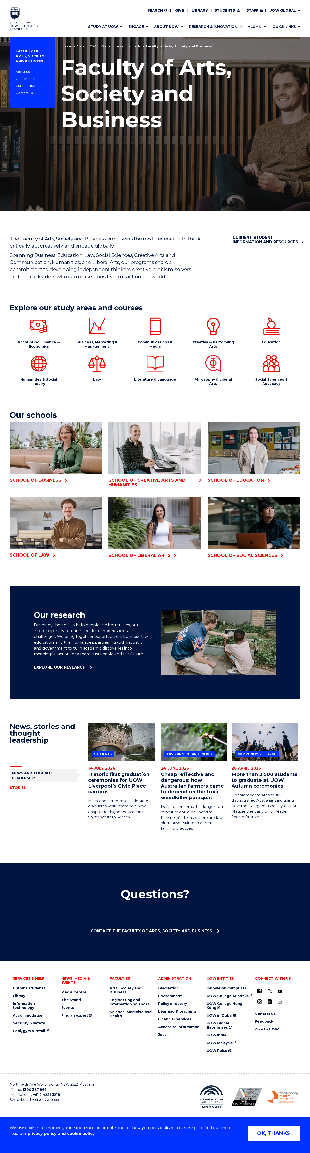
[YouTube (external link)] (280, 991)
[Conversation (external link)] (280, 1002)
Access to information (179, 1027)
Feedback (264, 1022)
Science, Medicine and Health (131, 1014)
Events (67, 1008)
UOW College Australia (228, 996)
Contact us (24, 93)
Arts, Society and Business (125, 990)
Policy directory (172, 1004)
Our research (26, 79)
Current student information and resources (265, 239)
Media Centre (73, 992)
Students (225, 10)
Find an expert (74, 1016)
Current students (29, 86)
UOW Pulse (217, 1051)
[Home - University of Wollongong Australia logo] (24, 18)
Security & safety (29, 1023)
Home (66, 46)
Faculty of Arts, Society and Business (30, 56)
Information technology (24, 1006)
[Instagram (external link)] (259, 1001)
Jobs (162, 1035)
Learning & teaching (177, 1011)
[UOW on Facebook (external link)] (259, 990)
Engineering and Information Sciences (130, 1002)
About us (23, 72)
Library (200, 10)
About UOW (86, 46)
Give (179, 10)
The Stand (71, 1000)
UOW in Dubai (219, 1016)
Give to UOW (267, 1029)
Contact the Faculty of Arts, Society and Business (152, 931)
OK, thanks (273, 1133)
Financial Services (174, 1019)
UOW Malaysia (220, 1043)
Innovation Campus (224, 988)
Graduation (168, 988)
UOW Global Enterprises (218, 1025)
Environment (170, 996)
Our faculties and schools (120, 46)
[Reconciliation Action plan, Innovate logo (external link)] (211, 1097)
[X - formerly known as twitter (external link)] (269, 990)
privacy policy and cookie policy (61, 1133)
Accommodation (28, 1016)
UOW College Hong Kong (224, 1006)
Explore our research (60, 667)
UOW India (216, 1035)
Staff (252, 10)
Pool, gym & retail (29, 1031)
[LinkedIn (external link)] (269, 1001)
